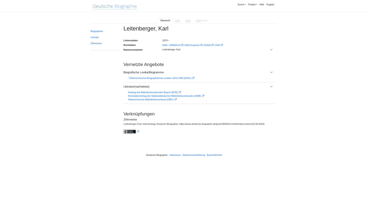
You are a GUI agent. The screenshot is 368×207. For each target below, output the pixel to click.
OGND (207, 45)
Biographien (97, 31)
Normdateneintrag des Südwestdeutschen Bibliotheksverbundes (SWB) (165, 96)
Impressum (175, 155)
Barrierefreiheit (214, 155)
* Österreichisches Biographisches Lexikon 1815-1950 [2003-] (160, 78)
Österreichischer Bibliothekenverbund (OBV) (151, 99)
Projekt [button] (251, 4)
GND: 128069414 (171, 45)
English (270, 4)
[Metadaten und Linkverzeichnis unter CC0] (131, 131)
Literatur (95, 37)
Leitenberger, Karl (171, 49)
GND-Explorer (192, 45)
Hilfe (261, 4)
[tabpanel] (184, 81)
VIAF (217, 45)
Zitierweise (96, 43)
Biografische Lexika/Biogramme (143, 72)
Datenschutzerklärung (194, 155)
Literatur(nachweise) (136, 86)
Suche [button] (241, 4)
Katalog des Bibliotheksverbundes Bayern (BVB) (153, 92)
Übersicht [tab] (165, 20)
